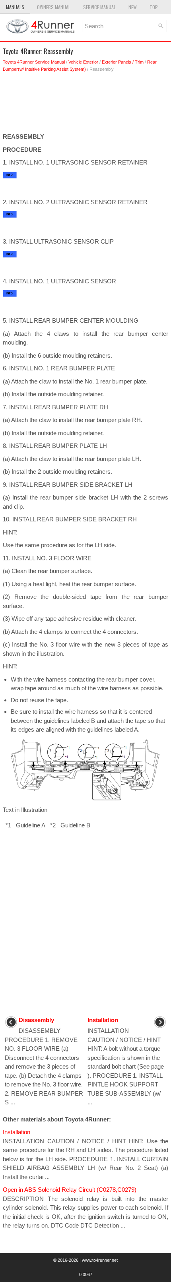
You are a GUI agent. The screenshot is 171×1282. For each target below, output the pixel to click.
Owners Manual (53, 7)
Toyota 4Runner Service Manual (34, 62)
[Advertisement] (85, 104)
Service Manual (99, 7)
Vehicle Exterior (83, 62)
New (132, 7)
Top (154, 7)
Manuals (15, 7)
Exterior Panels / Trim (123, 62)
